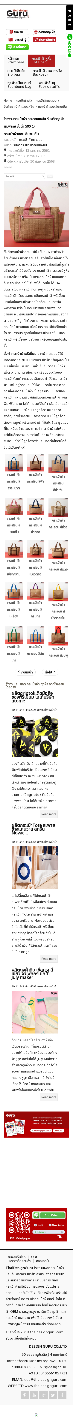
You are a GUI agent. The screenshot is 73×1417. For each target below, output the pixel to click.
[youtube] (34, 1395)
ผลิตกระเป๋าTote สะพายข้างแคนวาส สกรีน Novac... (33, 829)
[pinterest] (25, 1395)
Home (8, 101)
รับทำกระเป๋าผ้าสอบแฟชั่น (19, 107)
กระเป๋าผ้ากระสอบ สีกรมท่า (35, 609)
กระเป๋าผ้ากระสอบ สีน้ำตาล (35, 525)
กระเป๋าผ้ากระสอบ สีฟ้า (35, 478)
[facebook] (62, 1395)
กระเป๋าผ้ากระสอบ (46, 101)
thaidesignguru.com (46, 1332)
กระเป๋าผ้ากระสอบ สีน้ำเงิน (58, 483)
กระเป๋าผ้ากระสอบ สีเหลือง (13, 609)
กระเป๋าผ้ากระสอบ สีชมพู (58, 652)
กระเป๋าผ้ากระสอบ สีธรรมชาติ (13, 481)
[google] (43, 1395)
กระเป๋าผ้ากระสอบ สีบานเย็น (13, 525)
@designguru (56, 1367)
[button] (63, 1407)
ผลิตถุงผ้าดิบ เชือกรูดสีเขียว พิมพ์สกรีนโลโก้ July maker (32, 974)
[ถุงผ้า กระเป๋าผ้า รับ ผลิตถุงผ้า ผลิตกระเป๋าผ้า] (18, 14)
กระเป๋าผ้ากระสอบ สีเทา (13, 653)
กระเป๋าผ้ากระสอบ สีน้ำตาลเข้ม (58, 611)
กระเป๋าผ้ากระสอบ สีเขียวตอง (35, 567)
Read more (48, 814)
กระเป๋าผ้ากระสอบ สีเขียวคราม (13, 567)
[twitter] (53, 1395)
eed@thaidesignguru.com (45, 1379)
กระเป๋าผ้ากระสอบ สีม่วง (58, 524)
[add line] (69, 45)
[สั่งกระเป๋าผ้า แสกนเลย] (36, 1224)
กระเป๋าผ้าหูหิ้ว (24, 101)
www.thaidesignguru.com (46, 1385)
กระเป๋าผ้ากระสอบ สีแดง (58, 566)
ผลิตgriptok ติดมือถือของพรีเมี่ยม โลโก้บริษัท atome (33, 697)
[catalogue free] (69, 17)
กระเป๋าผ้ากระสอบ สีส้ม (35, 650)
